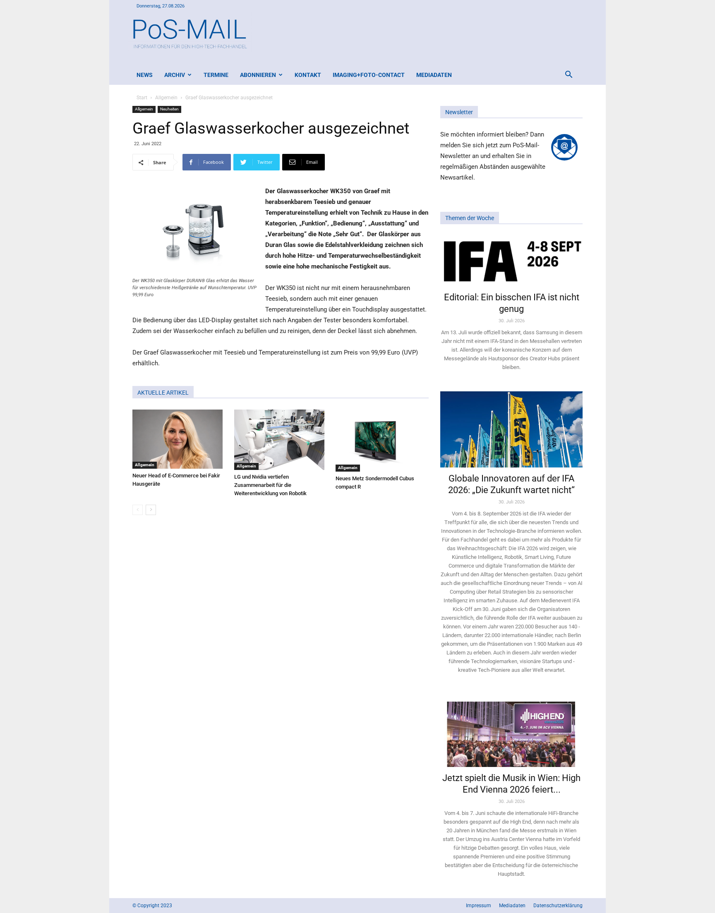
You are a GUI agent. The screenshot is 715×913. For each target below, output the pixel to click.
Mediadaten (434, 75)
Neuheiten (169, 109)
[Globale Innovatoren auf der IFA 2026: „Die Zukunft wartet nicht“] (511, 429)
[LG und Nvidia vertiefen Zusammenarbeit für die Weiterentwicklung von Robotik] (280, 440)
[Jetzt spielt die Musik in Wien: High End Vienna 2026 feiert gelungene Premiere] (511, 730)
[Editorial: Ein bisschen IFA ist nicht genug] (511, 260)
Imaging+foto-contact (369, 75)
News (145, 75)
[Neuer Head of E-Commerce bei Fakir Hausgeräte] (179, 439)
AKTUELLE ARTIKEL (163, 392)
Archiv (174, 75)
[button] (568, 75)
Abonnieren (258, 75)
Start (142, 98)
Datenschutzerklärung (558, 905)
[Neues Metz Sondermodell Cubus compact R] (382, 441)
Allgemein (166, 98)
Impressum (478, 905)
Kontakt (308, 75)
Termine (216, 75)
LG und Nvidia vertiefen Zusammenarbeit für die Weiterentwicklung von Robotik (270, 485)
